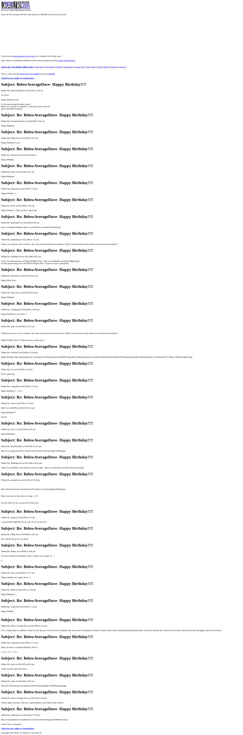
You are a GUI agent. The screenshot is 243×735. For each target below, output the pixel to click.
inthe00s (51, 74)
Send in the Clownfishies (30, 74)
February (114, 67)
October (59, 67)
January (123, 67)
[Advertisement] (121, 35)
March (106, 67)
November (50, 67)
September (68, 67)
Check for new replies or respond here (17, 78)
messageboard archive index (24, 56)
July (83, 67)
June (89, 67)
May (94, 67)
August (77, 67)
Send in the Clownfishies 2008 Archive (17, 67)
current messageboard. (66, 60)
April (100, 67)
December (40, 67)
